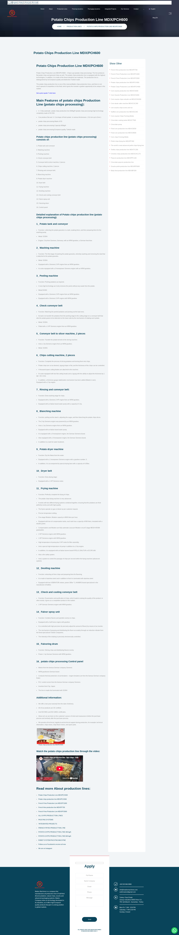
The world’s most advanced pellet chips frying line (127, 145)
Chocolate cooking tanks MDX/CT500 (123, 120)
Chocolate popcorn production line (122, 162)
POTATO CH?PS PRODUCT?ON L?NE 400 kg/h (54, 832)
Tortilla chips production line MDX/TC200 (124, 149)
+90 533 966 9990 (126, 884)
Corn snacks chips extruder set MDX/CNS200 (126, 99)
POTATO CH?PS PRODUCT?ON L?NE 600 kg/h (54, 836)
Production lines (74, 26)
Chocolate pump (116, 124)
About (50, 9)
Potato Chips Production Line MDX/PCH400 (53, 795)
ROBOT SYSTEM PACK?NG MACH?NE (52, 840)
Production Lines (62, 9)
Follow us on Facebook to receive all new (52, 844)
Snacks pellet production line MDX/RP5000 (125, 166)
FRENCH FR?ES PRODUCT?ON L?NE (51, 828)
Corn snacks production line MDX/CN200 (124, 91)
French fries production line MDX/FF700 (51, 807)
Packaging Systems (94, 9)
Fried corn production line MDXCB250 (123, 128)
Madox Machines (96, 929)
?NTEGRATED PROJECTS (47, 824)
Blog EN (155, 17)
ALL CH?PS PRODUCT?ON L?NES (50, 815)
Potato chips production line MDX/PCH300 (52, 799)
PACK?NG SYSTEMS (45, 819)
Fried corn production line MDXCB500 (123, 133)
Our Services (125, 9)
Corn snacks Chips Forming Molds (122, 116)
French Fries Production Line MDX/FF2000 (52, 811)
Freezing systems (77, 9)
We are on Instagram (45, 848)
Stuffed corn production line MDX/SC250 (124, 112)
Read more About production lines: (63, 788)
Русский (35, 3)
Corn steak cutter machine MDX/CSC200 (124, 103)
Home (42, 9)
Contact (136, 9)
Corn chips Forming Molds (119, 137)
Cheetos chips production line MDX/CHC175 (126, 154)
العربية (10, 3)
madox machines (88, 931)
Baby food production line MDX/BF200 (123, 170)
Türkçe (21, 3)
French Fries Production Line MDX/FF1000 (52, 803)
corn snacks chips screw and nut (121, 107)
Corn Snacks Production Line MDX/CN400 (125, 95)
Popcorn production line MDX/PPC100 (123, 158)
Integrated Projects (110, 9)
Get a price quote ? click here (46, 93)
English (14, 3)
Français (28, 3)
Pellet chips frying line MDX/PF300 (122, 141)
